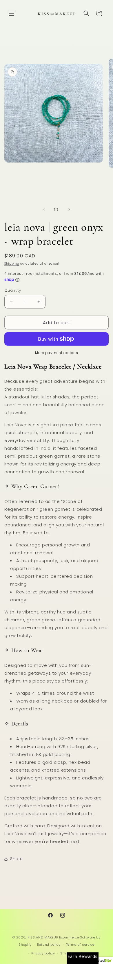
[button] (11, 13)
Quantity (12, 290)
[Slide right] (69, 209)
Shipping (11, 263)
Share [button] (16, 859)
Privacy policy (43, 953)
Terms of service (80, 944)
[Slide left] (43, 209)
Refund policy (49, 944)
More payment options (56, 352)
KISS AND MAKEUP (43, 937)
